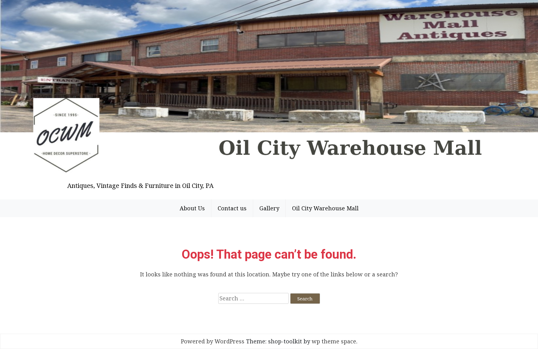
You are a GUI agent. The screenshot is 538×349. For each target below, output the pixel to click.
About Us (192, 208)
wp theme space (334, 341)
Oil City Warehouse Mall (325, 208)
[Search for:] (253, 298)
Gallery (269, 208)
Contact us (232, 208)
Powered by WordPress (212, 341)
